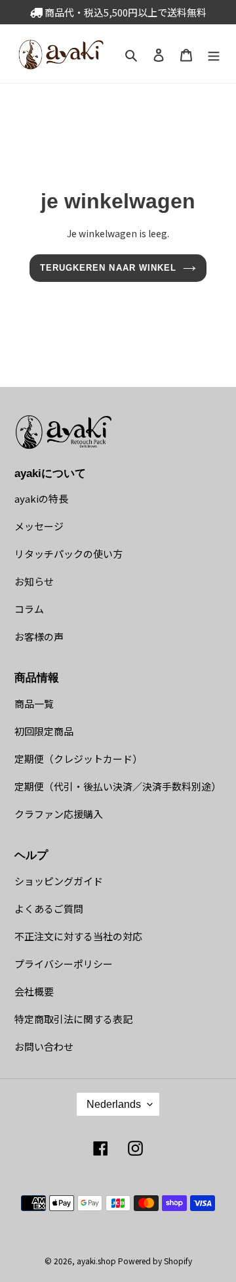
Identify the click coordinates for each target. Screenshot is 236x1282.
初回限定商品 (43, 731)
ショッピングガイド (58, 881)
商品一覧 (34, 703)
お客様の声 (39, 636)
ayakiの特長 (41, 498)
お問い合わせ (43, 1046)
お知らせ (34, 581)
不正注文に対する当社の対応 (78, 936)
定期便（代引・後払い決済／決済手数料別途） (117, 786)
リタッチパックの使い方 (68, 554)
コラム (29, 609)
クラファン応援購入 (58, 814)
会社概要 (34, 991)
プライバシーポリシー (63, 964)
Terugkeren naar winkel (108, 268)
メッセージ (39, 526)
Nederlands (114, 1104)
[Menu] (213, 53)
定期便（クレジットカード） (78, 759)
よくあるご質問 (48, 908)
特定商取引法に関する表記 (73, 1019)
